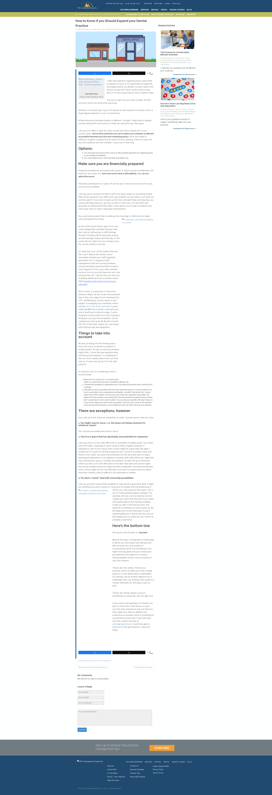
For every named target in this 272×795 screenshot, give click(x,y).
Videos (164, 10)
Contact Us (134, 766)
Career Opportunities (161, 766)
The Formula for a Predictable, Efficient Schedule (175, 53)
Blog (189, 10)
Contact (167, 3)
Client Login (176, 3)
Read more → (191, 74)
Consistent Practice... (144, 667)
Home (80, 14)
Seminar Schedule (137, 769)
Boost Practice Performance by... (93, 667)
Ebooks (154, 10)
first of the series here (96, 306)
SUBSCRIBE (162, 747)
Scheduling (174, 62)
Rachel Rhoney (168, 109)
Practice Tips (135, 773)
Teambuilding (165, 64)
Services (145, 10)
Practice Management (137, 29)
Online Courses (177, 10)
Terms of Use (158, 773)
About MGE (148, 3)
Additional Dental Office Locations (117, 29)
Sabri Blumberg (83, 29)
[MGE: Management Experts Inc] (90, 2)
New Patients (164, 114)
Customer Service (179, 60)
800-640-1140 (118, 3)
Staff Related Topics (184, 62)
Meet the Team (113, 780)
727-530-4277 (135, 3)
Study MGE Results (137, 777)
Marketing (192, 111)
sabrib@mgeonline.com (123, 624)
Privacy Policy (158, 769)
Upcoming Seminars (129, 10)
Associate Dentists (166, 60)
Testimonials (158, 3)
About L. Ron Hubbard (116, 777)
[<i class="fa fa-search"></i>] (195, 9)
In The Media (112, 773)
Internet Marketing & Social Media (177, 111)
